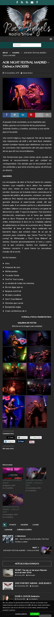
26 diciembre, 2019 (22, 586)
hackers (24, 525)
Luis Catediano (33, 599)
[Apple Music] (27, 2)
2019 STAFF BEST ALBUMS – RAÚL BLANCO (33, 583)
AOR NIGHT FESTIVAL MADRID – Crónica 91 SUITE (11, 509)
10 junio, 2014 (21, 599)
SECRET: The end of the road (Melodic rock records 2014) (31, 571)
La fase (36, 525)
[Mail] (32, 2)
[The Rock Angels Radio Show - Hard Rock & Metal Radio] (27, 34)
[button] (50, 39)
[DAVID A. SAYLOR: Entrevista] (8, 599)
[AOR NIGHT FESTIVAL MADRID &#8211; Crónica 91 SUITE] (13, 500)
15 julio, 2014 (21, 575)
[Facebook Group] (37, 2)
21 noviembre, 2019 (12, 73)
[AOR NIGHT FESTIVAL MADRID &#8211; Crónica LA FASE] (36, 473)
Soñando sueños (24, 529)
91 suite (12, 525)
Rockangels (31, 575)
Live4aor (8, 529)
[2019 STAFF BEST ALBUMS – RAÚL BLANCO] (8, 586)
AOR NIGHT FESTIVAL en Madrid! (12, 481)
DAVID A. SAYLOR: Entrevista (27, 596)
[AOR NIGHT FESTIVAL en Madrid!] (13, 473)
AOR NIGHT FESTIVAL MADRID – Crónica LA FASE (34, 483)
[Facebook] (17, 2)
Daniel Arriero (28, 73)
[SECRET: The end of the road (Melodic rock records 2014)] (8, 573)
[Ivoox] (22, 2)
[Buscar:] (27, 45)
